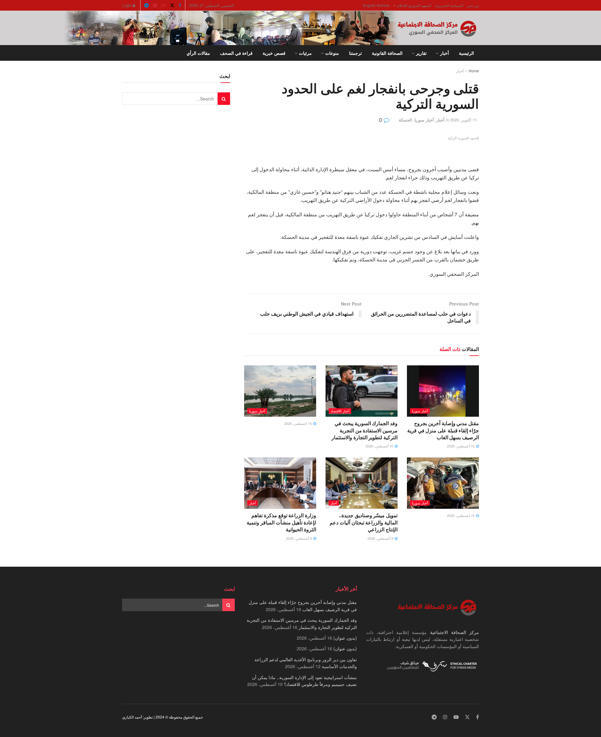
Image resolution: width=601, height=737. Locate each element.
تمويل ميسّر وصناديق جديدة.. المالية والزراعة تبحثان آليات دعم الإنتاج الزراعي (364, 522)
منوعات (332, 53)
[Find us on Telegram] (146, 5)
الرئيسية (466, 53)
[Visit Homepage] (438, 28)
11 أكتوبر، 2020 (463, 120)
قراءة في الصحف (236, 53)
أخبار (444, 53)
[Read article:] (280, 391)
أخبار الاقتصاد (340, 410)
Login (127, 5)
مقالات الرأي (198, 53)
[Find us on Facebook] (180, 5)
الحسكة (405, 120)
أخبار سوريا (424, 120)
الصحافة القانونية (387, 53)
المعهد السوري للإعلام (414, 5)
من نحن (473, 5)
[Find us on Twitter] (172, 5)
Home (474, 70)
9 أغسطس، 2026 (380, 538)
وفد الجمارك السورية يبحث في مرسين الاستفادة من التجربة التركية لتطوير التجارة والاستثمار (364, 430)
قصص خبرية (274, 53)
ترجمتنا (355, 53)
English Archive (376, 5)
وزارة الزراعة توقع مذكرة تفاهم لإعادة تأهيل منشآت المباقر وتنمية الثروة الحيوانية (281, 522)
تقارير (421, 53)
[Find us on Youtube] (163, 5)
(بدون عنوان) (345, 638)
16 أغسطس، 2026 (461, 445)
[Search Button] (124, 53)
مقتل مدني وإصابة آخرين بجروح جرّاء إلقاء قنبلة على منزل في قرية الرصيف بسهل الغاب (443, 430)
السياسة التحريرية (449, 5)
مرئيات (305, 53)
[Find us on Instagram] (155, 5)
